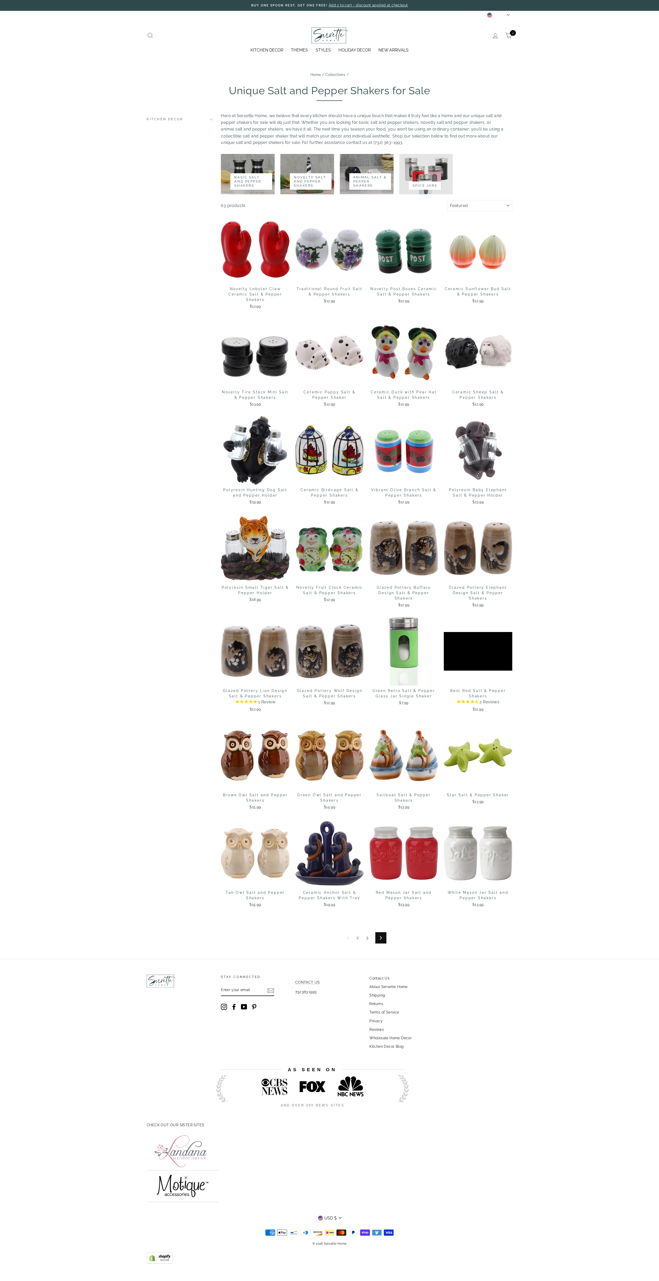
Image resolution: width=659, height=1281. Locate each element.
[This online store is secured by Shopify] (160, 1262)
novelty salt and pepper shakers (452, 122)
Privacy (376, 1021)
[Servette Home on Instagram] (224, 1007)
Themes (299, 50)
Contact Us (379, 978)
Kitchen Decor (266, 50)
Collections (335, 75)
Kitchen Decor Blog (386, 1046)
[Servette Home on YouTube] (244, 1007)
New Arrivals (393, 50)
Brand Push (397, 1112)
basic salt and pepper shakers (389, 122)
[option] (329, 5)
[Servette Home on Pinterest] (254, 1007)
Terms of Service (384, 1012)
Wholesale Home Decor (390, 1038)
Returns (376, 1004)
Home (315, 75)
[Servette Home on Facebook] (234, 1007)
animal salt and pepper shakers (252, 129)
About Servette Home (388, 987)
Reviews (376, 1029)
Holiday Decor (355, 50)
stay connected (437, 15)
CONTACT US (307, 982)
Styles (323, 50)
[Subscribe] (270, 990)
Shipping (377, 995)
